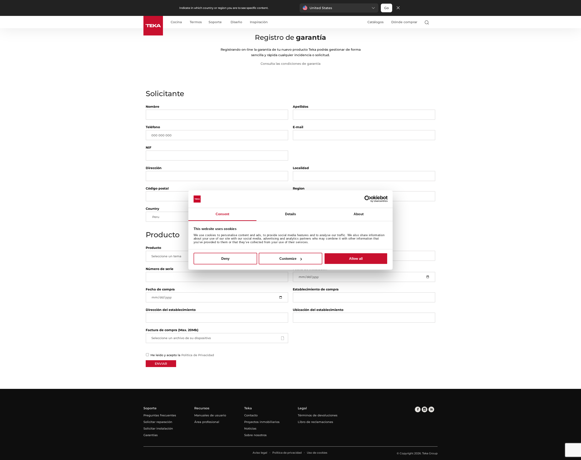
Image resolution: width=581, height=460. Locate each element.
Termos (196, 22)
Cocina (176, 22)
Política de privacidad (287, 452)
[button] (339, 8)
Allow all (356, 258)
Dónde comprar (404, 22)
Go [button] (386, 8)
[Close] (398, 8)
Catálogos (375, 22)
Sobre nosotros (255, 435)
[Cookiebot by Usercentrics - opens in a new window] (368, 199)
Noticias (250, 428)
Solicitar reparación (157, 422)
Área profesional (206, 422)
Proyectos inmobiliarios (262, 422)
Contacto (251, 415)
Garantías (150, 435)
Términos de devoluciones (317, 415)
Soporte (215, 22)
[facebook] (418, 409)
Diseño (236, 22)
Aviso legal (260, 452)
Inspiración (259, 22)
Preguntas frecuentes (159, 415)
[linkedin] (431, 409)
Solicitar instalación (158, 428)
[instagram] (424, 409)
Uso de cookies (317, 452)
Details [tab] (290, 214)
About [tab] (359, 214)
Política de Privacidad (197, 355)
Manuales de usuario (210, 415)
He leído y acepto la (182, 355)
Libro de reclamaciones (315, 422)
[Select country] (435, 22)
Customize (287, 258)
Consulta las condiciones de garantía (290, 64)
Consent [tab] (222, 214)
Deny (225, 258)
